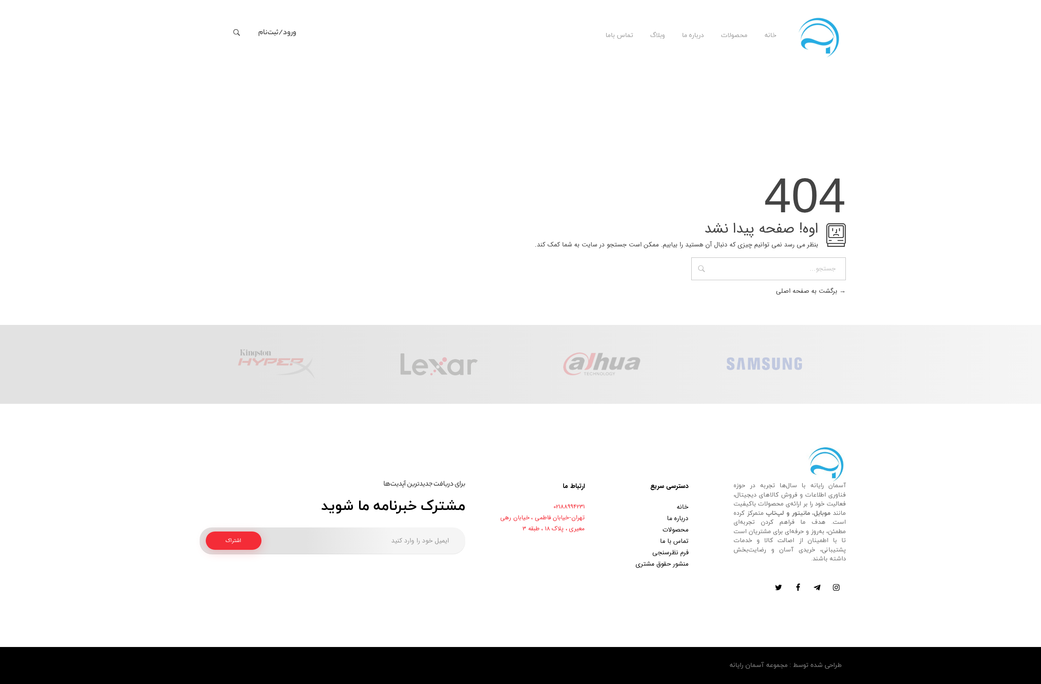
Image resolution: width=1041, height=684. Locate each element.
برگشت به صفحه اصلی (807, 291)
